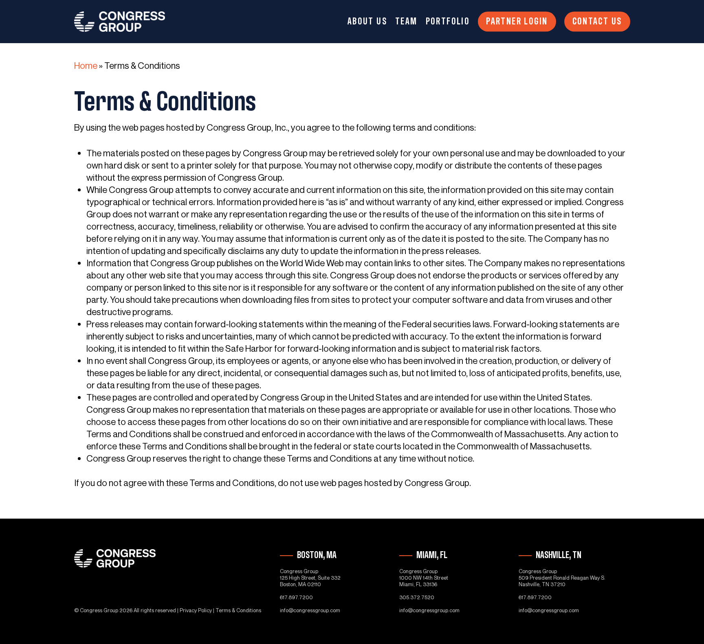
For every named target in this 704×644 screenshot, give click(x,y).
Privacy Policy (196, 610)
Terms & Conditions (238, 610)
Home (85, 65)
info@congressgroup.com (310, 610)
